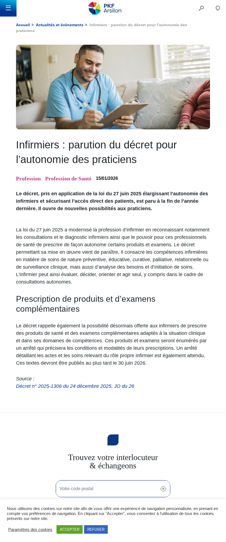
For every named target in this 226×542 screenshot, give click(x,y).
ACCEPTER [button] (69, 529)
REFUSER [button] (95, 529)
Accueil (23, 25)
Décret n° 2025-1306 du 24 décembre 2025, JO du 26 (75, 386)
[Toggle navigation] (8, 8)
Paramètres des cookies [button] (30, 529)
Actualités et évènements (60, 25)
